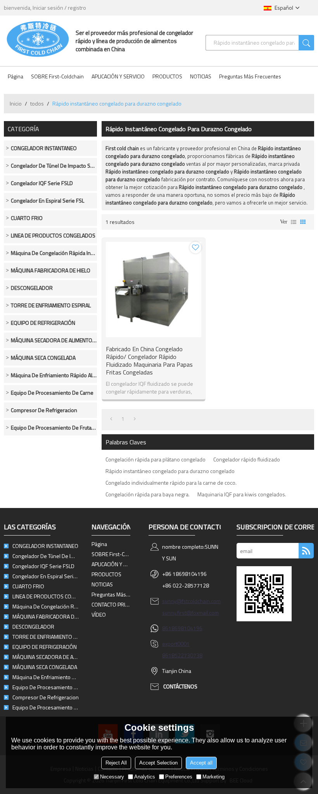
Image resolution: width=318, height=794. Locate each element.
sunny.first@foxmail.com (190, 613)
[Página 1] (111, 419)
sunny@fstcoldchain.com (191, 601)
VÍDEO (99, 614)
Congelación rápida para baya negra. (147, 494)
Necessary (112, 777)
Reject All (116, 763)
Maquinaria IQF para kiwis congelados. (241, 494)
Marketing (213, 777)
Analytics (144, 777)
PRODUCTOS (167, 76)
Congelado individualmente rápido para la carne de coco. (171, 482)
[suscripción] (306, 550)
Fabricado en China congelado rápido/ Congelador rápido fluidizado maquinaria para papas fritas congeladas (149, 360)
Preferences (178, 777)
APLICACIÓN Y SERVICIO (118, 76)
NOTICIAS (200, 76)
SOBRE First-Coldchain (57, 76)
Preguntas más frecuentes (250, 76)
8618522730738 (182, 655)
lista (293, 222)
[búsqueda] (306, 42)
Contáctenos (180, 686)
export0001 (176, 644)
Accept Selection (158, 763)
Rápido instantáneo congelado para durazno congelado (170, 471)
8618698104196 (182, 628)
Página (15, 76)
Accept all (201, 763)
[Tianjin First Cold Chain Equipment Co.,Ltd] (38, 39)
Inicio (16, 103)
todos (37, 103)
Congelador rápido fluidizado (246, 459)
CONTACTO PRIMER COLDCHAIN (111, 604)
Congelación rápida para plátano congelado (155, 459)
